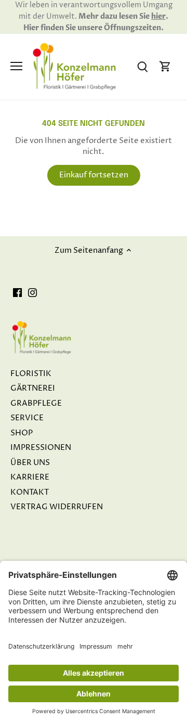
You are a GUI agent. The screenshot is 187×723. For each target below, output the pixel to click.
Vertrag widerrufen (56, 506)
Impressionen (40, 447)
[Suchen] (142, 66)
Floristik (30, 373)
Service (27, 417)
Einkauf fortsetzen (93, 175)
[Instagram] (32, 292)
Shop (21, 433)
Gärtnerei (32, 388)
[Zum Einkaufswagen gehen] (165, 66)
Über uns (30, 462)
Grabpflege (36, 403)
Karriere (29, 477)
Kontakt (29, 492)
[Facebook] (17, 292)
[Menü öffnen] (16, 66)
